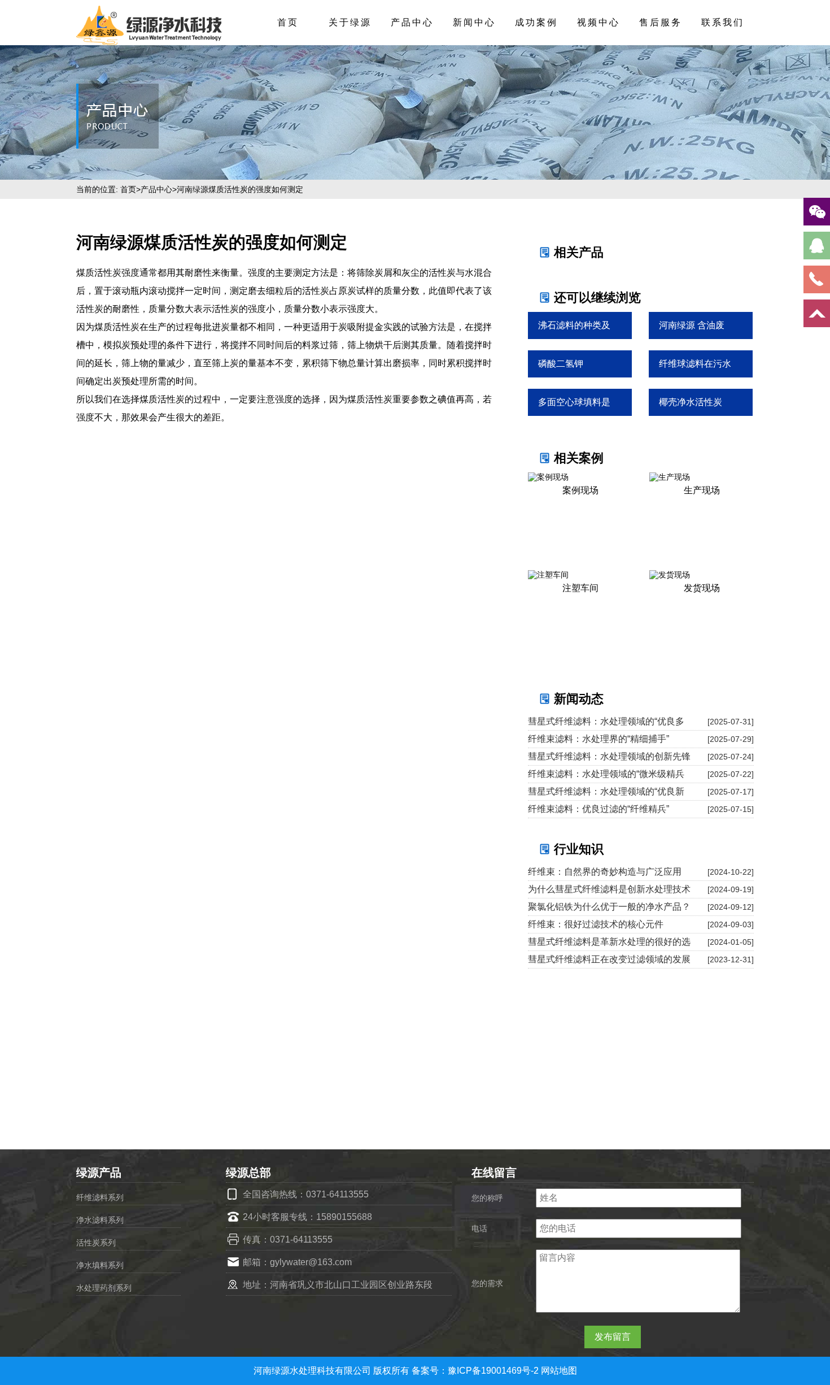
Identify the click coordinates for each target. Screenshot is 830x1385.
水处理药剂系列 (104, 1287)
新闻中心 (474, 22)
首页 (288, 22)
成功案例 (536, 22)
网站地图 (559, 1370)
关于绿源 (350, 22)
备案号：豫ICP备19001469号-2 (476, 1370)
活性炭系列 (96, 1242)
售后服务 (660, 22)
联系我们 (722, 22)
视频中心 (598, 22)
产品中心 (412, 22)
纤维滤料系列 (100, 1197)
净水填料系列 (100, 1265)
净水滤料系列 (100, 1220)
